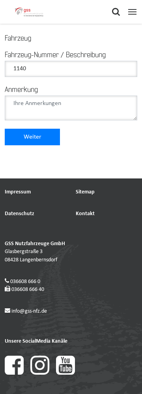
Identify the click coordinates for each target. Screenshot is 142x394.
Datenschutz (19, 214)
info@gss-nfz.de (29, 311)
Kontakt (85, 214)
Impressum (18, 192)
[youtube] (68, 373)
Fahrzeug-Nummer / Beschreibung (55, 55)
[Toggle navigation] (132, 12)
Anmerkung (21, 90)
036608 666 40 (27, 290)
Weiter (32, 137)
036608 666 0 (25, 282)
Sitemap (85, 192)
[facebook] (17, 373)
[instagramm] (43, 373)
